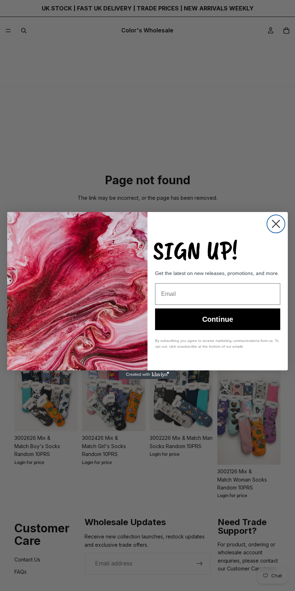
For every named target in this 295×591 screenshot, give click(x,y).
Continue (217, 319)
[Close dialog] (276, 224)
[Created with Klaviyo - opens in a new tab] (147, 374)
